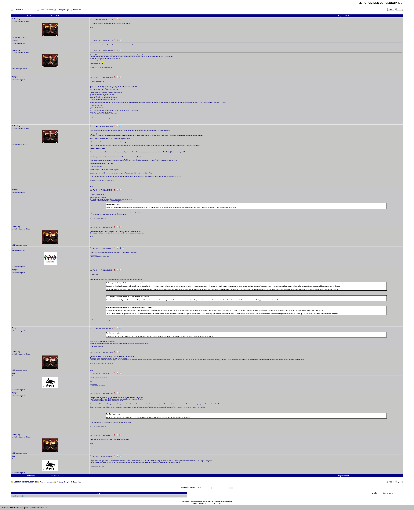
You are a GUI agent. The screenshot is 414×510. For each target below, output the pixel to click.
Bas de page (31, 16)
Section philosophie (63, 10)
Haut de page (31, 476)
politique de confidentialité (223, 501)
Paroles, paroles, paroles (98, 378)
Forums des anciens (47, 10)
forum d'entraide (196, 501)
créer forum (185, 501)
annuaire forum (208, 501)
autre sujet (111, 341)
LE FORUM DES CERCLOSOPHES (25, 10)
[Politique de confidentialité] (46, 507)
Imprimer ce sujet (18, 496)
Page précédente (343, 16)
